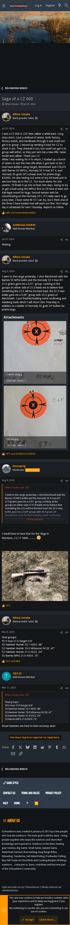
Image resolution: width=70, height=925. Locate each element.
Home (17, 803)
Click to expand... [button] (35, 519)
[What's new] (59, 5)
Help (5, 803)
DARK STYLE (12, 783)
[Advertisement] (35, 50)
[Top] (27, 803)
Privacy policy (53, 793)
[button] (3, 5)
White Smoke (12, 104)
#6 (66, 688)
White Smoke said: (14, 487)
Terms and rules (30, 793)
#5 (66, 632)
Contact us (9, 793)
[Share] (61, 129)
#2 (66, 239)
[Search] (66, 5)
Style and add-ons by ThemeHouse (20, 887)
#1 (66, 129)
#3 (66, 271)
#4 (66, 480)
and (21, 212)
